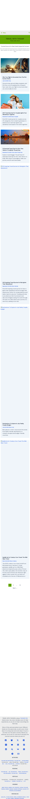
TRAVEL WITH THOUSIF (15, 39)
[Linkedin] (18, 744)
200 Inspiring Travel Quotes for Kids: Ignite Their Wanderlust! (14, 283)
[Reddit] (6, 749)
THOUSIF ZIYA (24, 718)
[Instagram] (23, 740)
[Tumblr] (24, 749)
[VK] (18, 749)
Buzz (13, 116)
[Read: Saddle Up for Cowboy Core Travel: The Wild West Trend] (15, 496)
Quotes (16, 286)
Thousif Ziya (19, 152)
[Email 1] (18, 754)
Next (15, 588)
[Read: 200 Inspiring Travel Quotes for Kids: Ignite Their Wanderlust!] (15, 221)
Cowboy (15, 561)
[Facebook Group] (11, 740)
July (13, 427)
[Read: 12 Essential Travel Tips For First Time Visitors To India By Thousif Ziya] (15, 137)
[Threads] (6, 744)
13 (20, 585)
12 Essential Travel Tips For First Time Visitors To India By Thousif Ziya (13, 149)
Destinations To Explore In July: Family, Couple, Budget (13, 424)
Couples (16, 116)
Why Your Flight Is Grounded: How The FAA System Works (14, 78)
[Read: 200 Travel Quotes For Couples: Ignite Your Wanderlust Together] (15, 101)
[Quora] (12, 749)
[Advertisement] (15, 15)
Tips (10, 80)
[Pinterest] (24, 744)
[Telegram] (12, 754)
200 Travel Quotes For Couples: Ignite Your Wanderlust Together (15, 113)
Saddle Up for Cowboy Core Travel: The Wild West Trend (15, 558)
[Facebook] (5, 740)
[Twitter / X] (17, 740)
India (16, 152)
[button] (29, 33)
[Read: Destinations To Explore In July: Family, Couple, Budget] (15, 363)
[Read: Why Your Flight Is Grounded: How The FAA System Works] (15, 65)
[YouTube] (12, 744)
